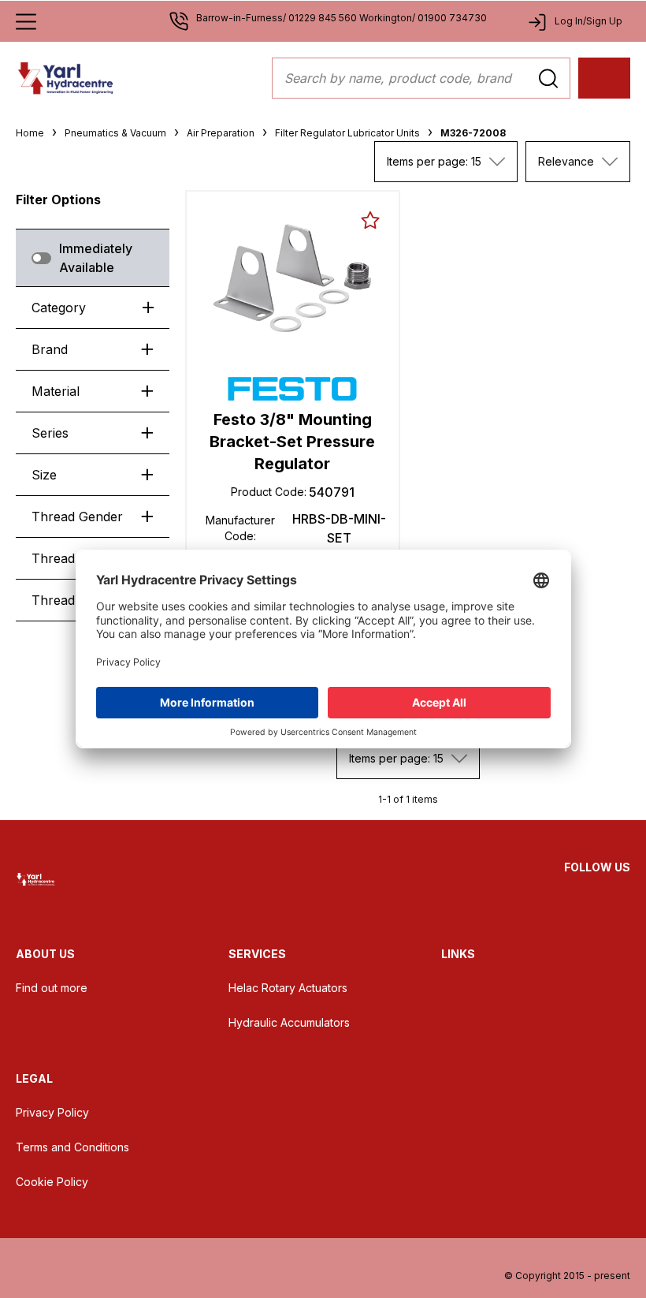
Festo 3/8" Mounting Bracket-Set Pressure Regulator (292, 441)
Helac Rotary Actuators (287, 987)
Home (30, 133)
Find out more (51, 987)
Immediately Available (95, 258)
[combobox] (446, 161)
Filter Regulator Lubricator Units (347, 133)
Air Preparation (220, 133)
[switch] (41, 258)
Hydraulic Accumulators (289, 1022)
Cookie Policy (52, 1181)
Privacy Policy (52, 1112)
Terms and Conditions (72, 1147)
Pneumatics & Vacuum (115, 133)
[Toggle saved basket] (370, 220)
